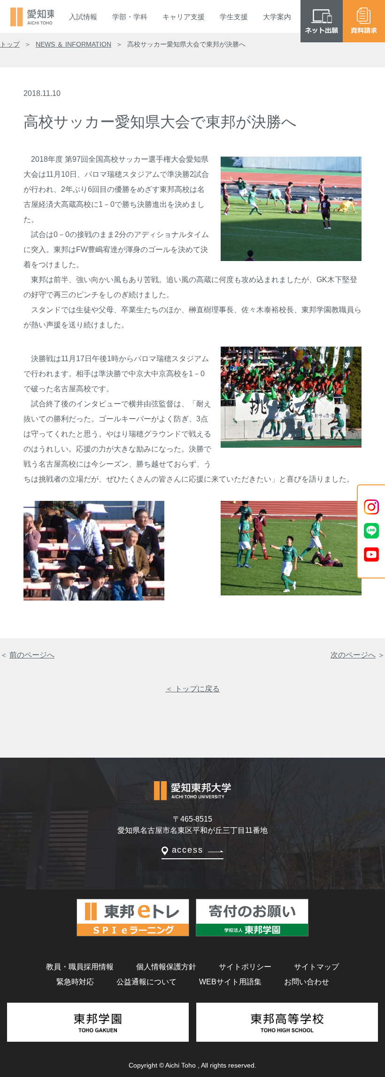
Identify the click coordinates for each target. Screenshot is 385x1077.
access (187, 850)
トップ (10, 44)
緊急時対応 (75, 982)
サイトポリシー (245, 967)
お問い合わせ (306, 982)
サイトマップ (316, 967)
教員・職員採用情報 (80, 967)
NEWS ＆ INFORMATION (73, 44)
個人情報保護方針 (166, 967)
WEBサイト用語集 (230, 982)
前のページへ (31, 655)
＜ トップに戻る (192, 689)
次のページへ (353, 655)
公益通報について (146, 982)
